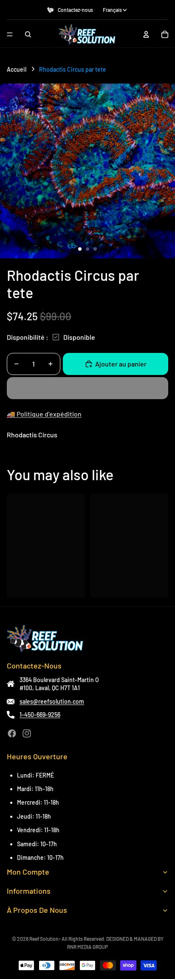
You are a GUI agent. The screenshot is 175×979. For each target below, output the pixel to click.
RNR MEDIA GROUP (87, 947)
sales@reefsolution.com (52, 701)
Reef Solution (44, 939)
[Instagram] (27, 733)
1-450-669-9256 (40, 714)
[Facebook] (12, 733)
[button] (87, 388)
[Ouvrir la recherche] (28, 34)
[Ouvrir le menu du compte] (146, 34)
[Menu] (10, 34)
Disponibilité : (27, 337)
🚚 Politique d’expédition (44, 414)
